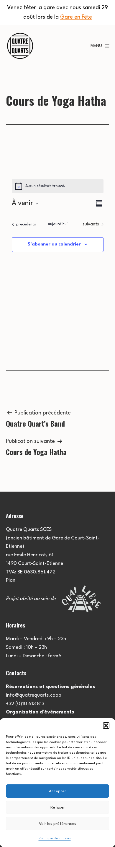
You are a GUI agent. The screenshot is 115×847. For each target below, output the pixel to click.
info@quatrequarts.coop (33, 695)
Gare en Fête (76, 17)
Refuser (57, 807)
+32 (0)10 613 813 (25, 703)
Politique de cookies (55, 838)
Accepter (57, 791)
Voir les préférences (57, 824)
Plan (10, 580)
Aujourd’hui (58, 224)
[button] (106, 726)
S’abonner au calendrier (54, 244)
